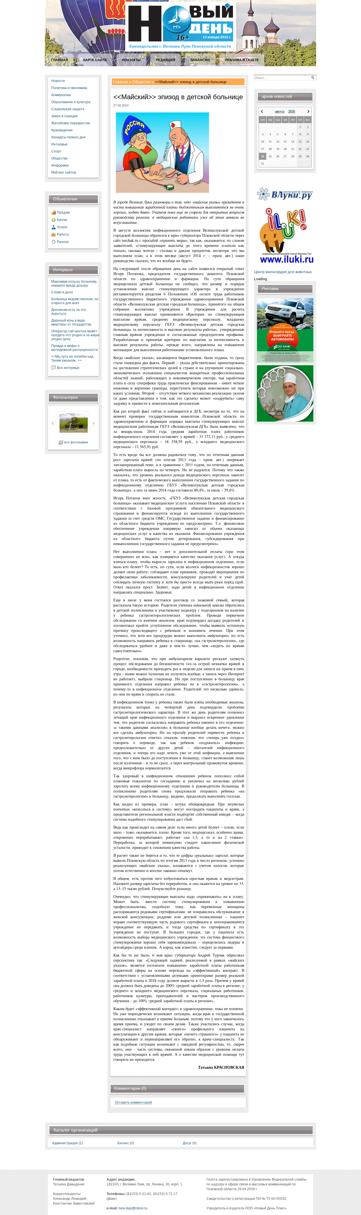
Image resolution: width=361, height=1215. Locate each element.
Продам (63, 212)
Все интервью (68, 368)
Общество (59, 158)
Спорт (56, 151)
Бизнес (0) (125, 1143)
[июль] (262, 111)
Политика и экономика (69, 88)
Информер (60, 165)
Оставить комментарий (133, 1103)
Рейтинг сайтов (63, 172)
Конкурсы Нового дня (68, 137)
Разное (63, 242)
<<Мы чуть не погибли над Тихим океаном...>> (72, 358)
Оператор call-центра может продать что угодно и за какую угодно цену (75, 335)
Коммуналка (61, 95)
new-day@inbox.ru (133, 1208)
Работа (63, 234)
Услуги (62, 227)
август (280, 111)
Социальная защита (67, 109)
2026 (291, 111)
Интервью (59, 144)
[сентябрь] (308, 111)
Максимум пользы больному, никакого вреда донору (74, 283)
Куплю (62, 220)
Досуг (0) (190, 1143)
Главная (120, 81)
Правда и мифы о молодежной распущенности (74, 348)
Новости (58, 81)
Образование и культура (71, 102)
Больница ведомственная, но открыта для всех (74, 301)
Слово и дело (62, 292)
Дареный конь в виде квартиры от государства (71, 322)
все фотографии (76, 442)
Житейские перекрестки (70, 123)
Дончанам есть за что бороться (68, 312)
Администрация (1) (67, 1143)
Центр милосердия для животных (283, 272)
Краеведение (62, 130)
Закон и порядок (64, 116)
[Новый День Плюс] (181, 51)
